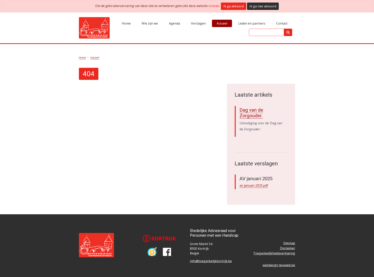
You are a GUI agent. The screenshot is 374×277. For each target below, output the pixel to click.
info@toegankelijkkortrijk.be (211, 261)
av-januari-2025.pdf (254, 185)
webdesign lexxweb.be (279, 265)
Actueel (222, 23)
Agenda (174, 23)
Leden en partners (251, 23)
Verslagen (198, 23)
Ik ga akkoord (233, 6)
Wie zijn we (150, 23)
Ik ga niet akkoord (263, 6)
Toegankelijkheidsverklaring (274, 253)
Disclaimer (287, 248)
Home (126, 23)
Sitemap (289, 243)
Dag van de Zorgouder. (251, 112)
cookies (214, 6)
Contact (282, 23)
